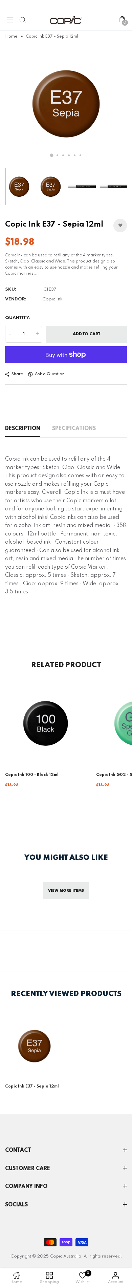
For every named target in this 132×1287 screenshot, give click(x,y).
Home (11, 37)
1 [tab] (51, 155)
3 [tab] (63, 155)
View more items (66, 891)
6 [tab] (80, 155)
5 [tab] (74, 155)
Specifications (74, 428)
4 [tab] (69, 155)
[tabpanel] (66, 104)
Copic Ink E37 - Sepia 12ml (32, 1086)
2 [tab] (57, 155)
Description (22, 428)
